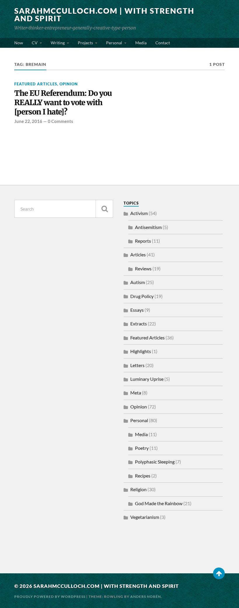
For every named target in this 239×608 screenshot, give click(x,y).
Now (18, 42)
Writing (58, 42)
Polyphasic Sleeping (155, 461)
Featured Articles (35, 84)
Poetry (142, 448)
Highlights (140, 351)
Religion (138, 489)
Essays (137, 310)
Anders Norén (145, 596)
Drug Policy (142, 296)
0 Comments (60, 121)
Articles (138, 254)
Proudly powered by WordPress (49, 596)
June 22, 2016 (28, 121)
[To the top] (219, 573)
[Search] (104, 209)
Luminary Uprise (147, 379)
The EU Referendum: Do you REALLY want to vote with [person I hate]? (63, 103)
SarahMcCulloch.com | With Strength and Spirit (104, 14)
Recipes (142, 475)
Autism (137, 282)
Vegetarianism (144, 517)
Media (141, 42)
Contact (162, 42)
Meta (135, 392)
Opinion (68, 84)
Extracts (138, 323)
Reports (143, 241)
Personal (114, 42)
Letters (137, 365)
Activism (139, 213)
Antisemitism (148, 227)
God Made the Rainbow (158, 503)
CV (35, 42)
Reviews (143, 268)
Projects (85, 42)
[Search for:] (63, 209)
